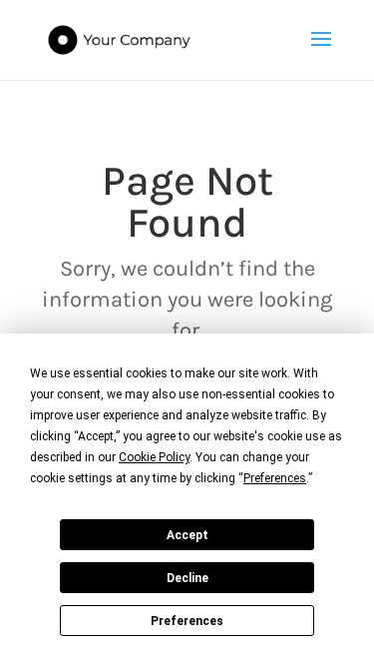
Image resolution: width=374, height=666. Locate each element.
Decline (187, 578)
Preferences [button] (274, 478)
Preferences (187, 621)
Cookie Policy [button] (154, 457)
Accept (187, 535)
